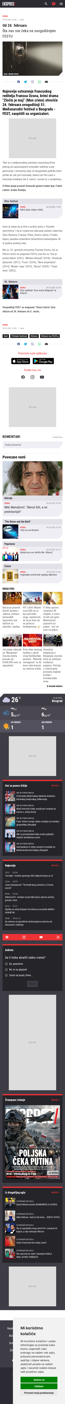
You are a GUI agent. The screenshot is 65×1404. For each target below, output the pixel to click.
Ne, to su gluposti (18, 969)
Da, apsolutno (16, 963)
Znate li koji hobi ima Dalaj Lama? (32, 1241)
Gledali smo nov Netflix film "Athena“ (32, 551)
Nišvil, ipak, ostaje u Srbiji (32, 208)
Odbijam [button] (39, 1386)
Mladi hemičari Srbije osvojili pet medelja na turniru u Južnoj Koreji (32, 809)
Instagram (32, 377)
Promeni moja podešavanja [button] (39, 1392)
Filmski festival (19, 336)
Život (12, 1350)
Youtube (41, 377)
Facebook (23, 377)
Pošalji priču (53, 4)
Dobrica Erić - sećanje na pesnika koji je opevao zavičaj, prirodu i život (32, 897)
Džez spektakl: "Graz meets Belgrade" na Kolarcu (32, 289)
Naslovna (12, 1328)
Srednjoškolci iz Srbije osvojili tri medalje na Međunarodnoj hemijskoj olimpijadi (32, 847)
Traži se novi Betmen (32, 529)
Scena (12, 1343)
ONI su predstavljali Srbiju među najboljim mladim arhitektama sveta (32, 834)
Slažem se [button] (39, 1379)
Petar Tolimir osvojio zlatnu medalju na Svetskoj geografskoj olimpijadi (32, 821)
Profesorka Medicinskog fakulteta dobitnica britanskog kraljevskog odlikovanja (32, 796)
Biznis (12, 1335)
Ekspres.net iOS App (20, 361)
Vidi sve (54, 786)
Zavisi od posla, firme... (21, 975)
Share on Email (46, 81)
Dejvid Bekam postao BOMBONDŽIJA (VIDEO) (32, 1203)
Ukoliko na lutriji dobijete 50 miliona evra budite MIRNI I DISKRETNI (32, 909)
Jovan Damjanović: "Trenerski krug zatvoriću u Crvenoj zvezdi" (32, 885)
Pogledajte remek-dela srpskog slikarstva (32, 573)
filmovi (34, 336)
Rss (58, 937)
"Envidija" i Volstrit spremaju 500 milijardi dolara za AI (32, 874)
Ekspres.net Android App (43, 361)
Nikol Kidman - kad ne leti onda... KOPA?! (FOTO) (32, 1216)
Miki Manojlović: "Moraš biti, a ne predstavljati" (32, 488)
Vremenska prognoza (32, 700)
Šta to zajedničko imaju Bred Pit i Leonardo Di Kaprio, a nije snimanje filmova (32, 1228)
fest (6, 336)
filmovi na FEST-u (50, 336)
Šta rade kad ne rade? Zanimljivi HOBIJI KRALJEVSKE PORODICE (32, 1254)
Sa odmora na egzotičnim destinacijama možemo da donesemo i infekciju (32, 921)
